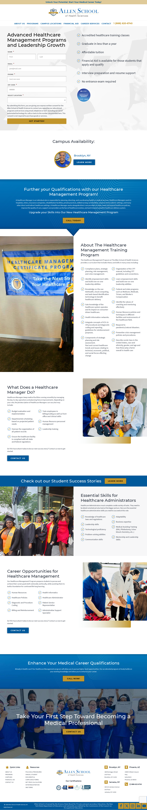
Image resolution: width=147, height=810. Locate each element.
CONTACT (106, 24)
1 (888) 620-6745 (123, 23)
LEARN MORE (84, 162)
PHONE (11, 74)
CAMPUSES (8, 777)
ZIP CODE (12, 85)
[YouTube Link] (144, 806)
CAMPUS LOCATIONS (51, 24)
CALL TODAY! (73, 220)
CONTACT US (18, 458)
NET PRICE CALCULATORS (34, 782)
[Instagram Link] (132, 806)
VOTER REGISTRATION (32, 785)
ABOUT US (19, 24)
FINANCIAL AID (71, 24)
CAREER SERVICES (90, 24)
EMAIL (11, 64)
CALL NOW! (73, 679)
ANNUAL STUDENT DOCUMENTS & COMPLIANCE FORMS (32, 777)
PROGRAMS (32, 24)
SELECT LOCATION (15, 95)
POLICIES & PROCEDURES (34, 772)
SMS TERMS (29, 787)
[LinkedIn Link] (138, 806)
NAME (11, 52)
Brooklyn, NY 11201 (110, 777)
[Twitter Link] (126, 806)
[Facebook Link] (121, 806)
